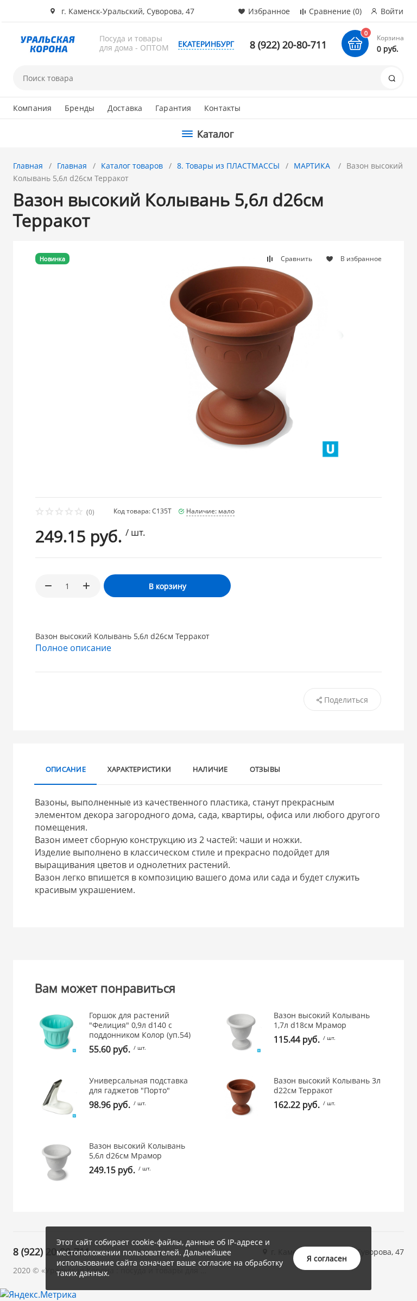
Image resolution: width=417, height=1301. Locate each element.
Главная (28, 165)
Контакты (222, 108)
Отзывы (265, 769)
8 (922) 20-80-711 (288, 44)
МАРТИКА (313, 165)
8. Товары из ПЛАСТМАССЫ (228, 165)
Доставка (125, 108)
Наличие (210, 769)
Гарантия (173, 108)
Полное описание (73, 648)
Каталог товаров (132, 165)
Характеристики (139, 769)
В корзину (167, 586)
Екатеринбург (206, 44)
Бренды (79, 108)
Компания (32, 108)
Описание (66, 769)
